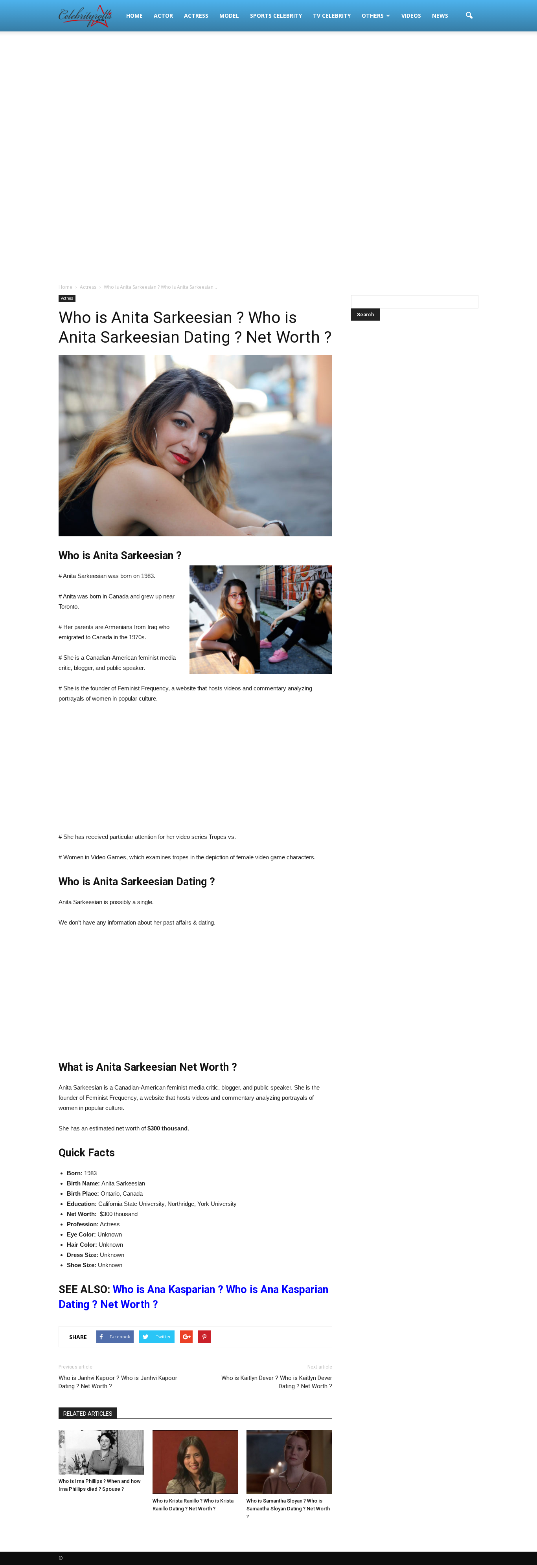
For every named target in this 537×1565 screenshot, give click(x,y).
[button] (469, 15)
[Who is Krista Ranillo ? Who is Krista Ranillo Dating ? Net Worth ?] (195, 1462)
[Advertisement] (268, 94)
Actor (163, 15)
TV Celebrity (332, 15)
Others (373, 15)
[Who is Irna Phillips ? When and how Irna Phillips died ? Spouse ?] (101, 1452)
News (440, 15)
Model (229, 15)
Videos (411, 15)
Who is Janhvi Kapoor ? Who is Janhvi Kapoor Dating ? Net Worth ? (118, 1382)
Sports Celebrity (276, 15)
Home (134, 15)
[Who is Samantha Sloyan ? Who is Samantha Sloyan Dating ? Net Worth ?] (289, 1462)
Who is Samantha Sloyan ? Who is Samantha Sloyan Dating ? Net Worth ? (288, 1508)
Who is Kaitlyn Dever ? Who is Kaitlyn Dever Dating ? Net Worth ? (276, 1382)
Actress (196, 15)
